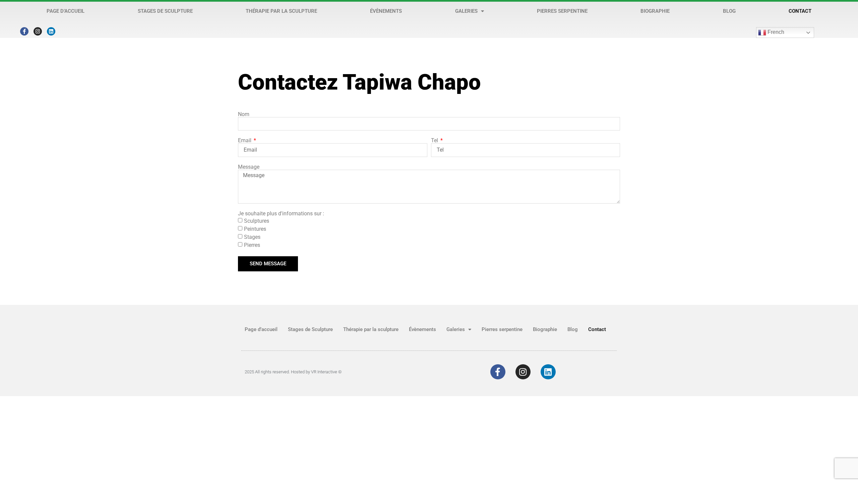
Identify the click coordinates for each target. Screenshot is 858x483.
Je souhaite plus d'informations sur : (281, 213)
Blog (729, 11)
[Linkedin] (51, 31)
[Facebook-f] (24, 31)
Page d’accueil (65, 11)
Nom (243, 114)
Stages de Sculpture (165, 11)
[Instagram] (38, 31)
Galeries (466, 11)
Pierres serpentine (562, 11)
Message (248, 167)
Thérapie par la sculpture (281, 11)
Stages (252, 237)
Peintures (255, 229)
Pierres (252, 245)
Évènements (386, 11)
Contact (800, 11)
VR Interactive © (326, 371)
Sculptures (256, 221)
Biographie (655, 11)
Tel (435, 140)
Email (245, 140)
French (775, 32)
